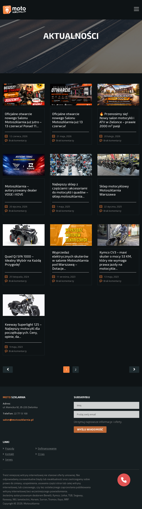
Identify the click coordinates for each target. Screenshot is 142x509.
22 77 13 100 (20, 413)
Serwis (9, 459)
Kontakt (9, 454)
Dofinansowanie (47, 448)
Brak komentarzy (18, 140)
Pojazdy (9, 448)
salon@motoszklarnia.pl (18, 419)
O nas (41, 454)
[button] (123, 479)
